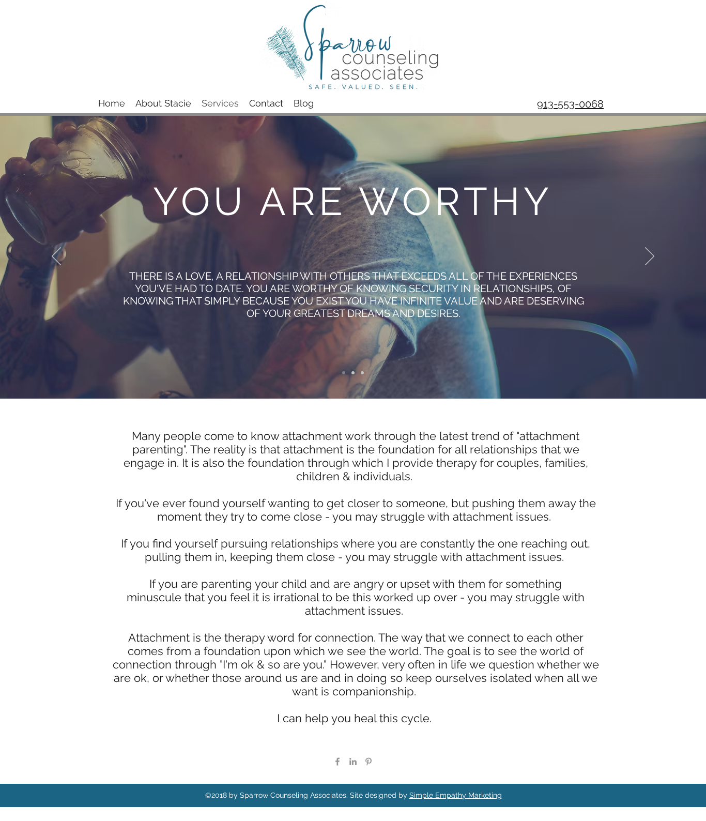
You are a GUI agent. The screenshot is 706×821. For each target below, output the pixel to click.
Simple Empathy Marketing (455, 795)
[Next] (649, 257)
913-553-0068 (570, 104)
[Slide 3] (362, 372)
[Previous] (56, 257)
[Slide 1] (343, 372)
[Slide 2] (353, 372)
